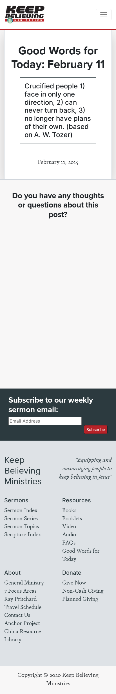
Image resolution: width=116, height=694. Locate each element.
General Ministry (24, 582)
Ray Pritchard (20, 598)
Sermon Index (20, 510)
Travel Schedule (22, 607)
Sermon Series (21, 518)
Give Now (74, 582)
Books (69, 510)
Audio (69, 534)
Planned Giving (80, 598)
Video (69, 526)
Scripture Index (22, 534)
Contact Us (17, 615)
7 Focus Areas (20, 590)
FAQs (68, 542)
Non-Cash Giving (82, 590)
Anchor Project (22, 623)
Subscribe (95, 429)
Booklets (72, 518)
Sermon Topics (21, 526)
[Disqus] (58, 298)
